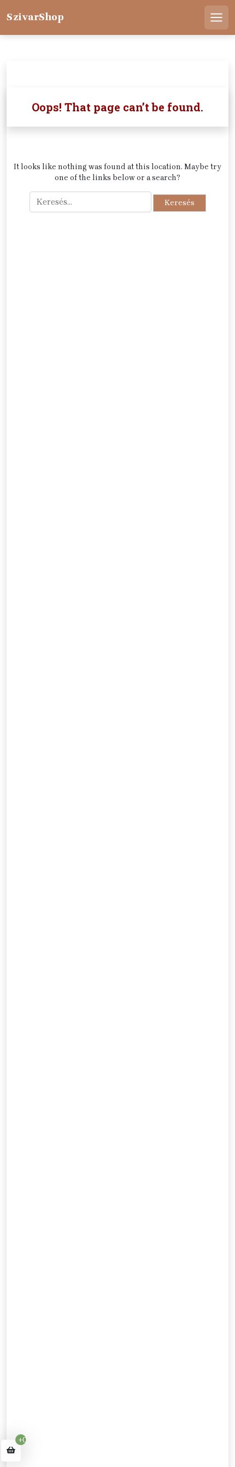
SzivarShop (35, 17)
